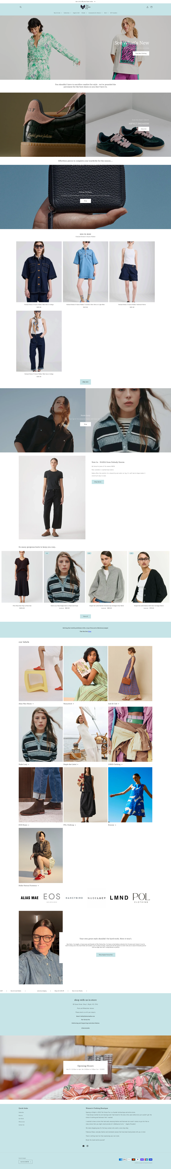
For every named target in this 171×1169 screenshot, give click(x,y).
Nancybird (68, 704)
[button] (21, 7)
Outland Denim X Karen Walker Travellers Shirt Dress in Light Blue (85, 304)
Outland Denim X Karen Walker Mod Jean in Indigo (38, 374)
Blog (89, 631)
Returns (21, 1115)
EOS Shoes (23, 825)
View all (85, 616)
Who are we (22, 1122)
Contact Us (21, 1125)
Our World (21, 1118)
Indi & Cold (112, 704)
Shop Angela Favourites (106, 955)
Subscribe (21, 1112)
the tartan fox (141, 1162)
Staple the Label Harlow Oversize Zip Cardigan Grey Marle (106, 605)
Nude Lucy (23, 764)
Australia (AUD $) (25, 1161)
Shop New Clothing (141, 53)
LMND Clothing (114, 764)
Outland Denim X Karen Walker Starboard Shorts (132, 304)
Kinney (111, 825)
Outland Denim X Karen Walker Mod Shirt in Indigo (39, 304)
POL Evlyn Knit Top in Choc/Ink (22, 605)
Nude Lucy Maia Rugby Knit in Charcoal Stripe (64, 605)
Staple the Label (70, 764)
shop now (144, 129)
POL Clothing (69, 825)
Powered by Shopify (148, 1162)
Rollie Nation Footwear (28, 886)
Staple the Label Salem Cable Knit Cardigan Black (149, 605)
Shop (85, 201)
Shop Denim (97, 482)
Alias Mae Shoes (25, 704)
